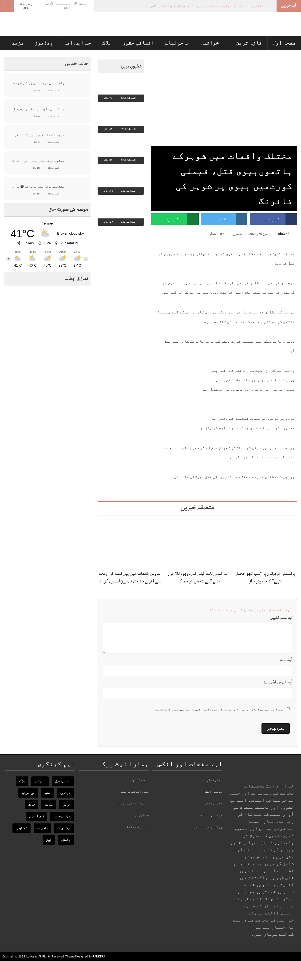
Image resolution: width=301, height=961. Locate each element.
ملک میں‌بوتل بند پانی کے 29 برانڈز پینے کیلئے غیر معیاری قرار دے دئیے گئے (36, 186)
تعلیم (47, 793)
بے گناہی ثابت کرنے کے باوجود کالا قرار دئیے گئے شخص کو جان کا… (197, 577)
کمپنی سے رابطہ (137, 827)
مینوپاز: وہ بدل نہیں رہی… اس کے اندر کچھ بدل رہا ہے (36, 160)
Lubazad (282, 233)
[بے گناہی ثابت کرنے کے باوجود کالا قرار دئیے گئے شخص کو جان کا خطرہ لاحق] (197, 542)
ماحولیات (177, 43)
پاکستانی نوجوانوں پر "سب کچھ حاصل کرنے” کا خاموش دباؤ (265, 577)
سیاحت (49, 805)
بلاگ (106, 43)
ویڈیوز (44, 43)
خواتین (210, 43)
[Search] (7, 5)
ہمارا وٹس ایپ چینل (134, 803)
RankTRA (98, 956)
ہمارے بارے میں (210, 780)
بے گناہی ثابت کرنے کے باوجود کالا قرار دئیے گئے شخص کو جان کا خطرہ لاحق (208, 6)
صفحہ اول (284, 43)
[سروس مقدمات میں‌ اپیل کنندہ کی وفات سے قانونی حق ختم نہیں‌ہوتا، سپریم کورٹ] (130, 542)
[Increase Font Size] (160, 233)
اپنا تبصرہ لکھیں (281, 617)
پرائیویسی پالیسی (208, 827)
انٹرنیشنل (40, 781)
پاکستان (65, 840)
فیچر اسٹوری (36, 816)
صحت (31, 805)
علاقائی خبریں (62, 816)
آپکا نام (286, 660)
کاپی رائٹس (213, 803)
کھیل (48, 840)
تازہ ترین (249, 43)
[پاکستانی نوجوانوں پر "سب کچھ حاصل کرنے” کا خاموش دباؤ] (265, 542)
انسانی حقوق (138, 43)
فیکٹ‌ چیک (64, 828)
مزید (18, 43)
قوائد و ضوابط (211, 815)
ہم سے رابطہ (213, 791)
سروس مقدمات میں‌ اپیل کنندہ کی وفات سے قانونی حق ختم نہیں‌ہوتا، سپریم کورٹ (130, 577)
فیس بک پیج (140, 780)
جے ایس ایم (77, 43)
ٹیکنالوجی (21, 828)
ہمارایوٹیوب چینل (134, 791)
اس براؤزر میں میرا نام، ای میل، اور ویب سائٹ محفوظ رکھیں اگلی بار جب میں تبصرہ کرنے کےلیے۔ (219, 709)
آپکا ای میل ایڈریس (277, 682)
